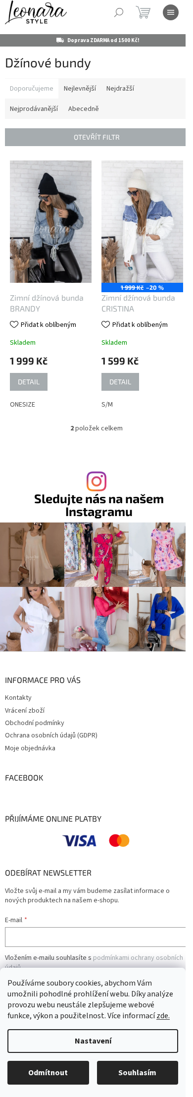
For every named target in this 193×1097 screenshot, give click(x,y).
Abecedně (83, 109)
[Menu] (171, 12)
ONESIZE (22, 405)
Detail (29, 381)
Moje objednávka (30, 748)
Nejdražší (120, 89)
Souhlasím (137, 1072)
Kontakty (18, 698)
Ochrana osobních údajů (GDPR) (51, 735)
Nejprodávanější (34, 109)
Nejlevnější (80, 89)
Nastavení (93, 1041)
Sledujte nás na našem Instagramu (99, 504)
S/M (107, 405)
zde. (163, 1015)
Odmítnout (48, 1072)
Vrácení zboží (25, 711)
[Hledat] (119, 12)
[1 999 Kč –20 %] (142, 221)
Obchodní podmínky (34, 723)
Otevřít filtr (97, 137)
